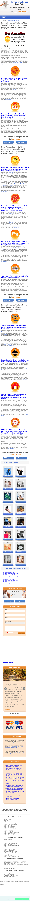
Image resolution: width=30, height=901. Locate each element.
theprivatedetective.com (9, 868)
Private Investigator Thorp (9, 581)
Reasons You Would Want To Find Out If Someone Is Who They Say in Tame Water (15, 782)
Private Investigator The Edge (9, 574)
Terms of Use (5, 810)
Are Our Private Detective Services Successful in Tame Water (14, 766)
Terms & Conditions (13, 810)
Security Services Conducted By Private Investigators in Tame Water (15, 792)
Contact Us (6, 840)
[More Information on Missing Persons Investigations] (20, 547)
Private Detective (7, 819)
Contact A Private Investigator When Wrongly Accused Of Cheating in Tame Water (15, 774)
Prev (5, 688)
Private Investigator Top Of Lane (10, 583)
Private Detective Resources (15, 858)
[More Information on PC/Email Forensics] (20, 496)
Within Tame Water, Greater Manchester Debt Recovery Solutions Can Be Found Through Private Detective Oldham (14, 431)
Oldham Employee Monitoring (10, 843)
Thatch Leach (18, 248)
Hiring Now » (20, 601)
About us (13, 809)
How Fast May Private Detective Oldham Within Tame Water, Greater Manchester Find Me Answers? (13, 115)
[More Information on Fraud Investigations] (8, 534)
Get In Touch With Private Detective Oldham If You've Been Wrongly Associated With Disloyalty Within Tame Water (15, 169)
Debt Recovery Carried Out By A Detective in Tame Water (13, 799)
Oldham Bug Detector (9, 831)
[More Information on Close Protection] (8, 522)
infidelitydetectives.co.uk (9, 863)
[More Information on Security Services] (20, 522)
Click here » (8, 475)
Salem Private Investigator (9, 579)
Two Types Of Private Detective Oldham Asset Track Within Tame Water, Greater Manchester (13, 327)
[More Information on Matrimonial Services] (8, 484)
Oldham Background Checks (10, 842)
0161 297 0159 (15, 89)
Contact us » (21, 142)
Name (6, 609)
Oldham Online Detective (9, 833)
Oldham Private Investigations (10, 829)
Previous (4, 46)
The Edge (3, 185)
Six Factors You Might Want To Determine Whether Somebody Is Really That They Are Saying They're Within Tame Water (15, 243)
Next (5, 46)
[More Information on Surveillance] (8, 471)
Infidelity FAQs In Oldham (9, 873)
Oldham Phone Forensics (9, 846)
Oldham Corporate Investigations (11, 823)
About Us (6, 820)
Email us (14, 595)
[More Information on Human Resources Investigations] (8, 559)
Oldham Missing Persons (9, 826)
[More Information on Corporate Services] (20, 484)
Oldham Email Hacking (9, 850)
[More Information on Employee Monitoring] (20, 534)
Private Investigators (6, 809)
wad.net (24, 861)
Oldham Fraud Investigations (10, 824)
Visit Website (7, 709)
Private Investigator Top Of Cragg (10, 576)
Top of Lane (11, 172)
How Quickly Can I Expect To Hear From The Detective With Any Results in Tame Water (15, 770)
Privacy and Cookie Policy (22, 809)
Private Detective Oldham (13, 20)
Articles (25, 810)
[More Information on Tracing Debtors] (8, 547)
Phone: (6, 617)
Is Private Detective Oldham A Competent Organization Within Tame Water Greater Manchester (14, 80)
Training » (9, 601)
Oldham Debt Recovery (9, 855)
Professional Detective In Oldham (11, 852)
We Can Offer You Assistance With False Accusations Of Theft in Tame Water (15, 778)
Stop (7, 46)
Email (6, 613)
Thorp (21, 62)
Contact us (20, 810)
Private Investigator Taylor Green (10, 573)
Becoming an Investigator (10, 742)
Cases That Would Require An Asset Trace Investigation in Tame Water (14, 789)
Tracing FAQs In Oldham (9, 876)
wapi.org (6, 866)
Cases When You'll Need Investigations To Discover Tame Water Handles (14, 276)
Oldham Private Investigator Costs (11, 856)
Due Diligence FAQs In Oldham (11, 875)
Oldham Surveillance (8, 848)
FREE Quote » (8, 142)
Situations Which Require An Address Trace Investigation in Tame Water (14, 786)
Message (7, 625)
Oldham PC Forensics (9, 827)
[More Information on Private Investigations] (20, 559)
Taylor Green (16, 62)
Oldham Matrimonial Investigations (11, 845)
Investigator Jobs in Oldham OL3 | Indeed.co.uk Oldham (14, 747)
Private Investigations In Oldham (11, 851)
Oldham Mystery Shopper (9, 854)
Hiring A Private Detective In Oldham (12, 832)
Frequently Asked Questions (15, 870)
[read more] (8, 99)
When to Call (8, 621)
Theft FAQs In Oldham (9, 874)
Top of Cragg (4, 64)
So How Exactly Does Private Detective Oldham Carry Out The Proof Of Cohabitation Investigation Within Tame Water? (13, 396)
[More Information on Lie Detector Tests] (8, 496)
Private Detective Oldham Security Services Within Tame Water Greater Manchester (15, 360)
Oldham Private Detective (14, 817)
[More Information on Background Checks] (20, 471)
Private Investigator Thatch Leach (10, 580)
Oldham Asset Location (9, 821)
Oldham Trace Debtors (9, 830)
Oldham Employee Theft (9, 849)
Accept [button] (22, 899)
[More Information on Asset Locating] (20, 509)
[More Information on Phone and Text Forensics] (8, 509)
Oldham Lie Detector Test (9, 825)
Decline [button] (8, 899)
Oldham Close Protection (9, 835)
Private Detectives (8, 839)
